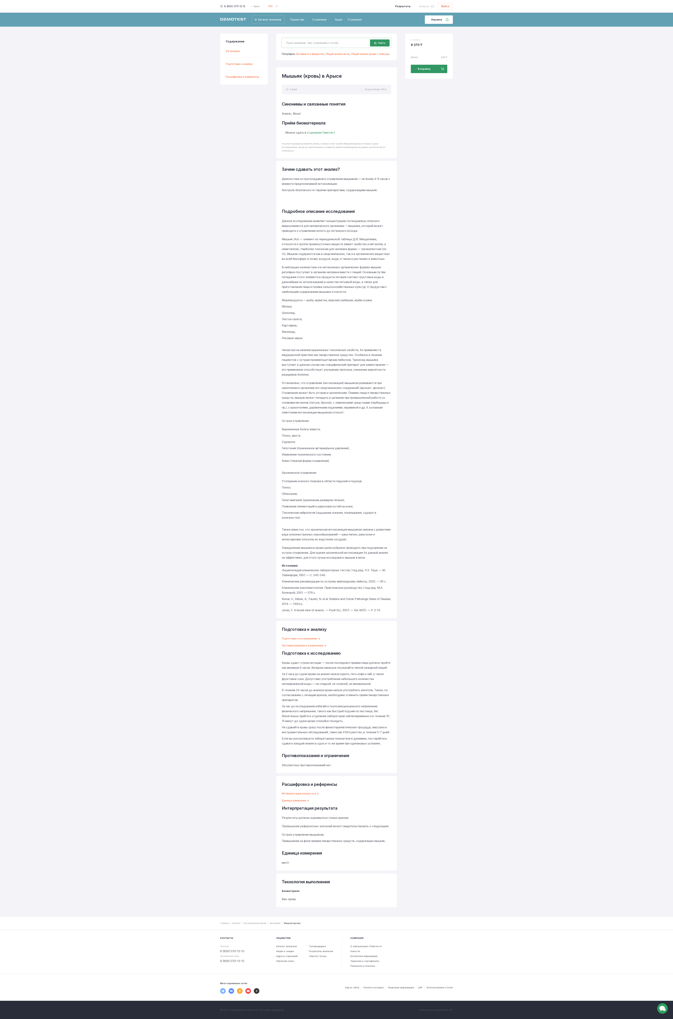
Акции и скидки (285, 951)
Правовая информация (401, 987)
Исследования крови (255, 923)
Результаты (402, 6)
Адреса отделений (287, 956)
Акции (338, 19)
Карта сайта (352, 987)
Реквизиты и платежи (362, 965)
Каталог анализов (286, 946)
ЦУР (420, 987)
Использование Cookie (440, 987)
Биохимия (275, 923)
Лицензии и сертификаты (364, 961)
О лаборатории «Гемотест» (366, 946)
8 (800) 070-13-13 (234, 6)
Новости (355, 951)
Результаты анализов (321, 951)
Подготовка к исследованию (299, 638)
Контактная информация (364, 956)
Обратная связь (285, 961)
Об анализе (233, 51)
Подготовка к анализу (239, 63)
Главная (224, 923)
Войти (445, 6)
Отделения (355, 19)
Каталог (236, 923)
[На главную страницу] (233, 20)
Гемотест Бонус (318, 956)
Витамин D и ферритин (310, 53)
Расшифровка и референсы (242, 76)
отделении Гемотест (321, 132)
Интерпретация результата (299, 793)
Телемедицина (317, 946)
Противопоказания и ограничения (302, 645)
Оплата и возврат (373, 987)
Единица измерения (294, 800)
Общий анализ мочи (337, 53)
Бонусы (424, 6)
